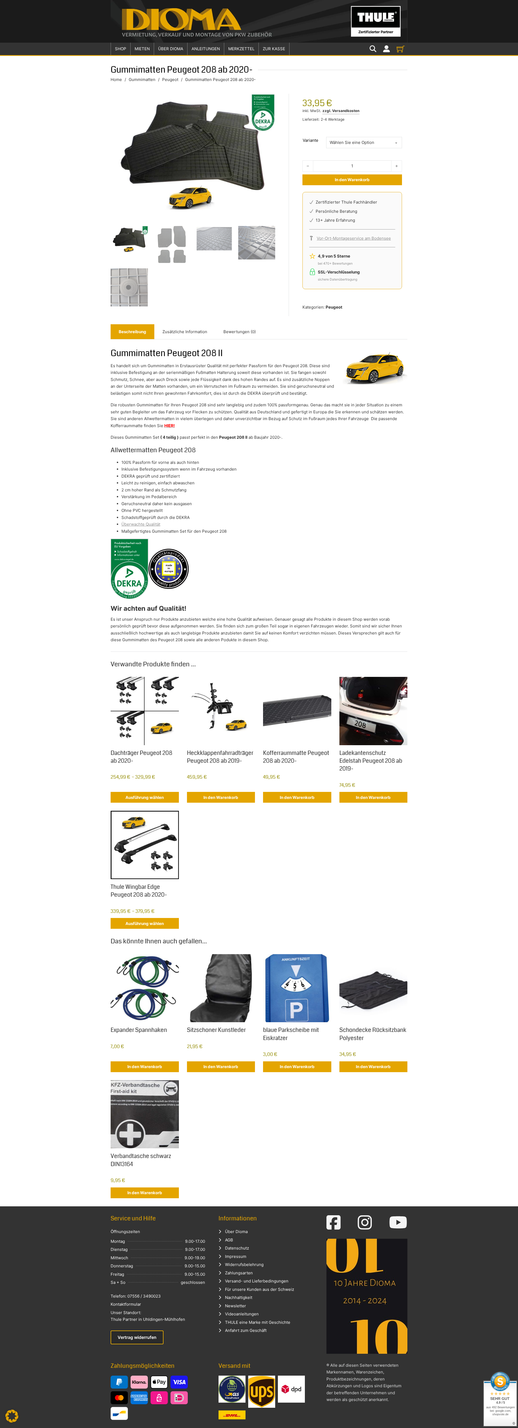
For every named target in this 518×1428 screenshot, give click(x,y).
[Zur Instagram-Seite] (365, 1222)
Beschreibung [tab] (132, 331)
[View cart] (401, 49)
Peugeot (170, 79)
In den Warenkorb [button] (220, 797)
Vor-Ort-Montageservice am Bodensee (354, 238)
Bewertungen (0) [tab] (239, 331)
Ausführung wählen (144, 797)
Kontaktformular (126, 1304)
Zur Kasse (274, 48)
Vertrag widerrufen (137, 1337)
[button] (12, 1416)
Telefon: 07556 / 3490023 (136, 1296)
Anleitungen (206, 48)
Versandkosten (345, 111)
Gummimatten (142, 79)
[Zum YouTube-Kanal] (398, 1222)
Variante (310, 140)
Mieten (142, 48)
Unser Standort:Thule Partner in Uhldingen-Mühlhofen (148, 1316)
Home (116, 79)
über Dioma (170, 48)
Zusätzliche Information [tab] (184, 331)
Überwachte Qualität (140, 524)
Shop (120, 48)
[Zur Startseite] (259, 21)
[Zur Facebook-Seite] (333, 1222)
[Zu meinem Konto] (386, 49)
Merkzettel (241, 48)
